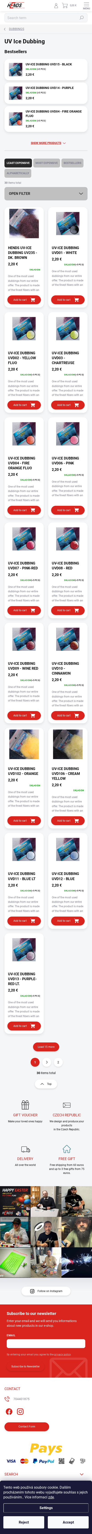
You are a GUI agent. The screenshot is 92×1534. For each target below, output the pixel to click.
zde (51, 1497)
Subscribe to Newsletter (25, 1366)
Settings (46, 1508)
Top (49, 1084)
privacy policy (62, 1354)
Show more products (46, 143)
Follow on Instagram (50, 1291)
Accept (68, 1522)
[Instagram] (19, 1411)
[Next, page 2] (46, 1062)
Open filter (19, 193)
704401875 (21, 1399)
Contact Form (27, 1426)
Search (82, 17)
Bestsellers (72, 163)
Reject (24, 1522)
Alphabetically (18, 173)
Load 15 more (46, 1046)
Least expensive (18, 163)
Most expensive (47, 163)
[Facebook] (8, 1411)
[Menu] (86, 5)
